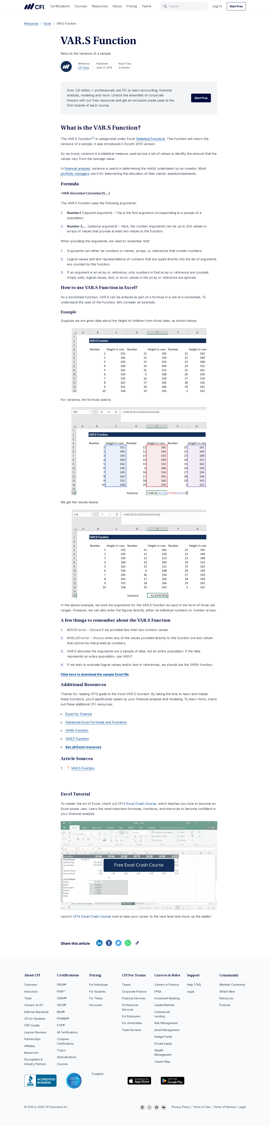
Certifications (60, 6)
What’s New (227, 991)
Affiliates (29, 1046)
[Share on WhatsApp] (128, 945)
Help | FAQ (194, 984)
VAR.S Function (83, 768)
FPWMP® (63, 1018)
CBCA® (61, 1005)
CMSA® (62, 998)
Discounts (95, 1005)
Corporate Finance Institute (35, 6)
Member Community (232, 984)
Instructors (31, 991)
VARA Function (76, 730)
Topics (61, 1050)
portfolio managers (75, 174)
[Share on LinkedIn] (99, 945)
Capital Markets (164, 1005)
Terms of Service (224, 1107)
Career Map (162, 1061)
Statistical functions (150, 139)
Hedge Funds (163, 1036)
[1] (93, 137)
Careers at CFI (33, 1005)
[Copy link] (137, 945)
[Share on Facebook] (109, 945)
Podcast (224, 1005)
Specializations (66, 1057)
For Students (97, 991)
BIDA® (61, 1012)
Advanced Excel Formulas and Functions (96, 722)
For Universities (132, 1023)
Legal (190, 991)
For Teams (96, 998)
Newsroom (31, 1052)
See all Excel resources (83, 747)
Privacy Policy (181, 1107)
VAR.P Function (77, 739)
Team (28, 998)
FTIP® (61, 1025)
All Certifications (67, 1032)
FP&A (157, 991)
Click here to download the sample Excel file (95, 674)
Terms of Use (201, 1107)
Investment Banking (167, 998)
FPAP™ (61, 991)
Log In (217, 6)
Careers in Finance (166, 984)
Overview (30, 984)
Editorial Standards (36, 1012)
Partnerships (32, 1039)
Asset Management (166, 1030)
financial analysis (77, 168)
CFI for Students (34, 1018)
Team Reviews (131, 1030)
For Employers (131, 1016)
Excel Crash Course (141, 804)
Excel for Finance (78, 714)
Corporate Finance (134, 991)
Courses (81, 6)
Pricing (132, 6)
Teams (146, 6)
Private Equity (163, 1043)
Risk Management (165, 1023)
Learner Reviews (35, 1032)
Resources (100, 6)
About (117, 6)
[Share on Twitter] (118, 945)
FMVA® (61, 984)
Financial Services (133, 998)
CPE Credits (32, 1025)
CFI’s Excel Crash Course (92, 916)
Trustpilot (97, 1074)
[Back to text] (69, 767)
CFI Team (83, 67)
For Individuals (98, 984)
